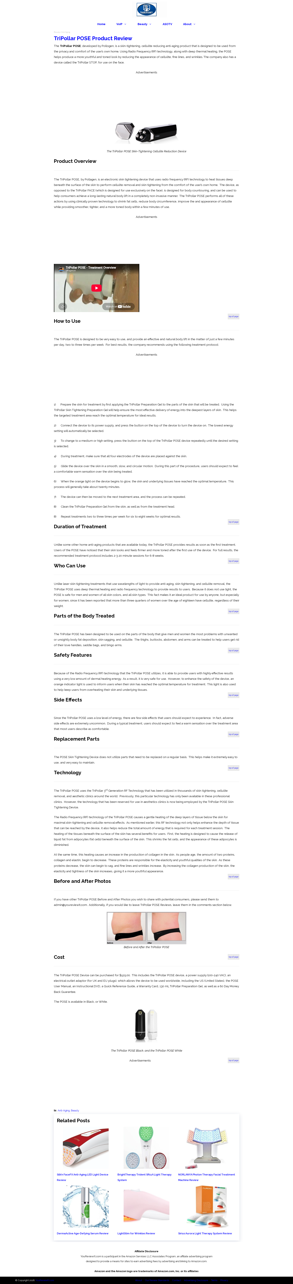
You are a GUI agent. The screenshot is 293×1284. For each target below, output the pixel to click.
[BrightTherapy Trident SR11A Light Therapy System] (146, 1166)
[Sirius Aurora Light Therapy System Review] (207, 1225)
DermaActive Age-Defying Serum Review (83, 1233)
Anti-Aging (64, 1110)
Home (101, 24)
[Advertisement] (146, 96)
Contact (176, 1280)
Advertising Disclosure (196, 1280)
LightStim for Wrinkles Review (136, 1233)
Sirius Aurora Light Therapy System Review (205, 1233)
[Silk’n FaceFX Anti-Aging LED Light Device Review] (86, 1166)
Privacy (224, 1280)
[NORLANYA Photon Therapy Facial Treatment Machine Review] (207, 1166)
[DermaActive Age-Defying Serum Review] (86, 1225)
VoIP (119, 24)
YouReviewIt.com (45, 1280)
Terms (214, 1280)
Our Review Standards (157, 1280)
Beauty (142, 24)
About (187, 24)
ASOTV (167, 24)
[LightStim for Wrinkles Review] (146, 1225)
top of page (233, 316)
